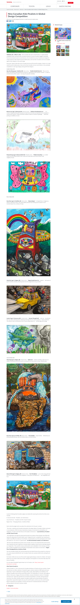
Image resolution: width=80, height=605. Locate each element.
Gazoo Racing (65, 6)
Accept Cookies (66, 601)
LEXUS (48, 6)
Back (9, 591)
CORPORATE (15, 6)
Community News (14, 588)
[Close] (74, 599)
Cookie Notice (7, 603)
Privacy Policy (39, 602)
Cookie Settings (54, 601)
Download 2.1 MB (61, 43)
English (8, 588)
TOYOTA (31, 6)
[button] (58, 47)
